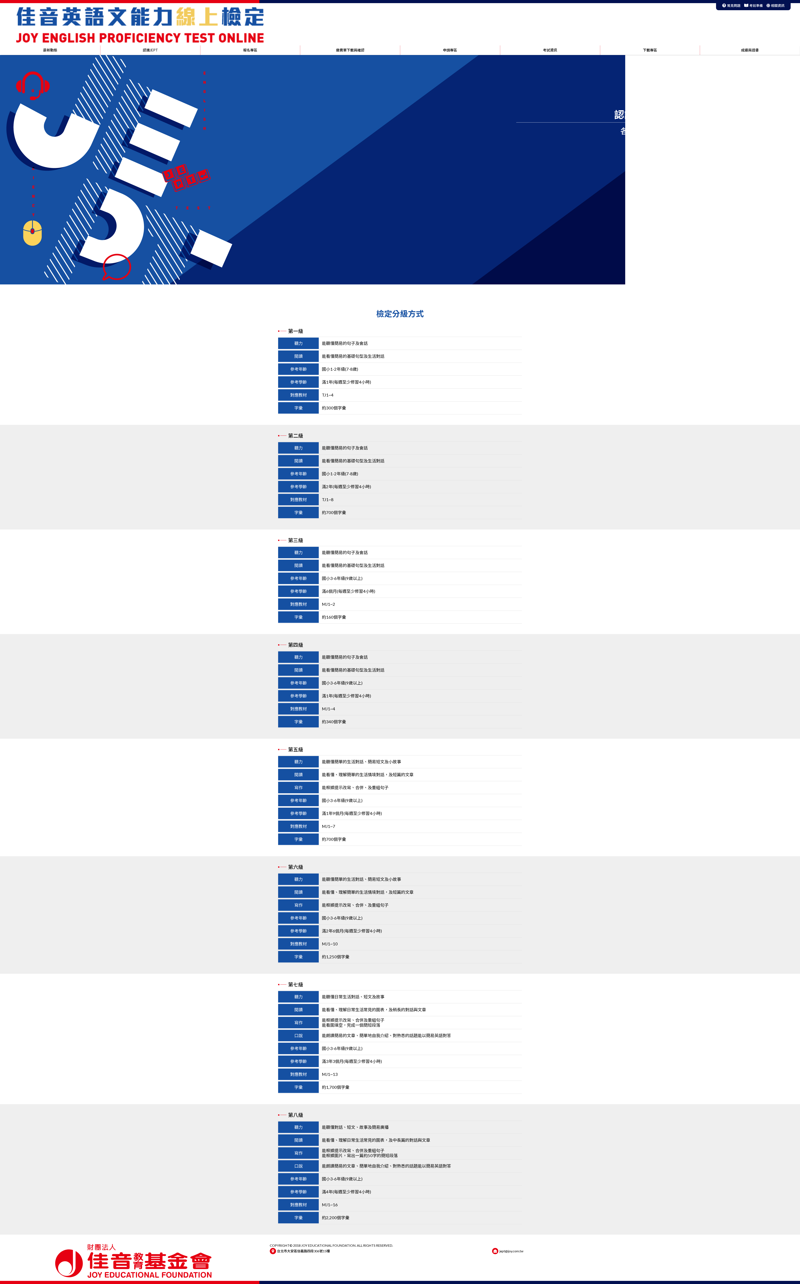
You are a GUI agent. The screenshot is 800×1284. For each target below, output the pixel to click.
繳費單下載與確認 (350, 50)
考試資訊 (550, 50)
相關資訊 (777, 6)
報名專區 (250, 50)
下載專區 (650, 50)
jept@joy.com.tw (511, 1251)
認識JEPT (150, 50)
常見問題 (733, 6)
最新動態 (50, 50)
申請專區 (450, 50)
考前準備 (756, 6)
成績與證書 (750, 50)
